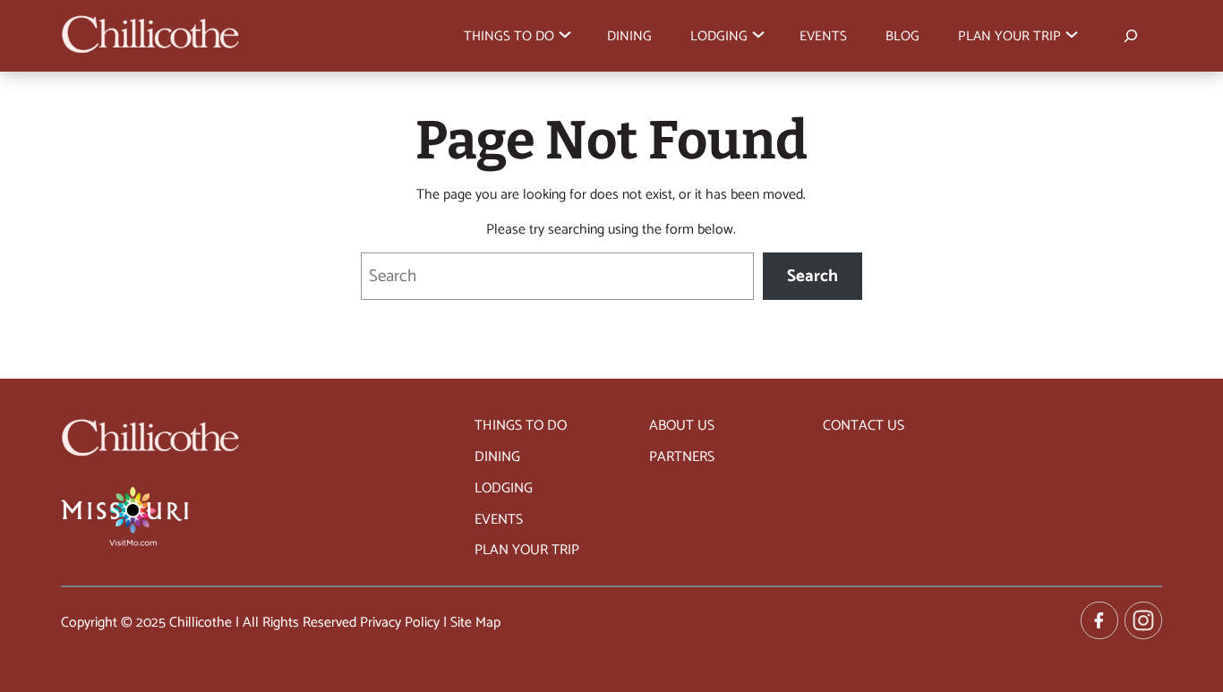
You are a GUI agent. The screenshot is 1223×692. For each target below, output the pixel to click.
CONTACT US (863, 426)
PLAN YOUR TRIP (527, 550)
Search (812, 276)
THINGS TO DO (521, 426)
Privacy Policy (400, 623)
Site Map (475, 623)
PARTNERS (681, 457)
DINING (497, 457)
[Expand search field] (1130, 35)
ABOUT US (681, 426)
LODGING (504, 488)
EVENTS (499, 520)
